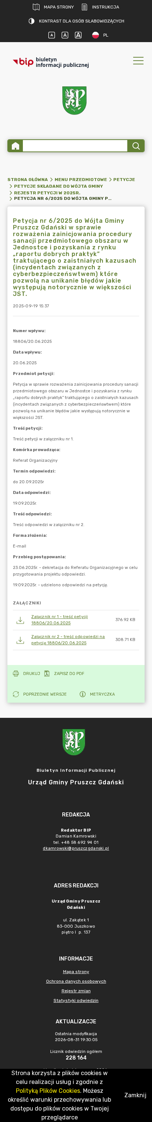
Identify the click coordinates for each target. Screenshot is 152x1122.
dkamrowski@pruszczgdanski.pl (76, 848)
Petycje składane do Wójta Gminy (58, 186)
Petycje (124, 179)
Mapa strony (59, 7)
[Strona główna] (15, 145)
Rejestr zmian (76, 990)
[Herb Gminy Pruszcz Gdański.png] (76, 102)
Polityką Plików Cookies (48, 1090)
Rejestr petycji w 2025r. (47, 192)
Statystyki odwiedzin (76, 1000)
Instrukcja (105, 7)
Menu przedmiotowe (81, 179)
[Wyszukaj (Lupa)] (135, 145)
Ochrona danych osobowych (76, 981)
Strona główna (27, 179)
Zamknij (135, 1095)
